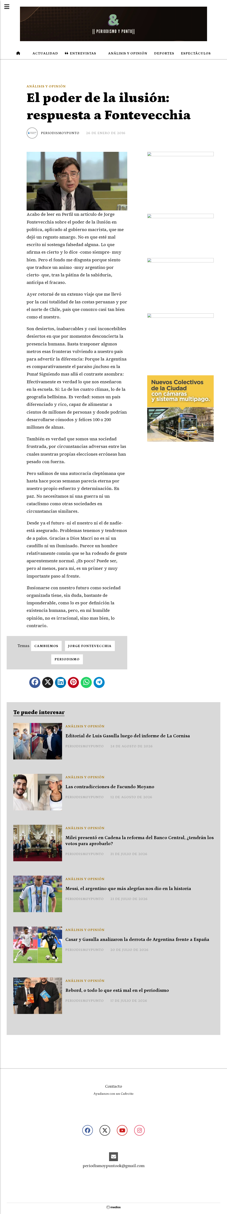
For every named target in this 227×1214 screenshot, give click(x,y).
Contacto (113, 1086)
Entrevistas (82, 53)
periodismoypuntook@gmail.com (114, 1166)
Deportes (164, 53)
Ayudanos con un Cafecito (113, 1094)
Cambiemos (46, 646)
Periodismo (67, 659)
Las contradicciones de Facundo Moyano (109, 787)
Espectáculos (196, 53)
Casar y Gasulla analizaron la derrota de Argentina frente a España (137, 939)
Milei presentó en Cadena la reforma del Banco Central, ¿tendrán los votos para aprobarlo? (139, 840)
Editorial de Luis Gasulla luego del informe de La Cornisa (127, 736)
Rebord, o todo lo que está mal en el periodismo (117, 990)
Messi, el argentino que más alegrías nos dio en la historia (128, 888)
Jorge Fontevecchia (90, 646)
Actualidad (45, 53)
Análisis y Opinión (127, 53)
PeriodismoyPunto (60, 133)
